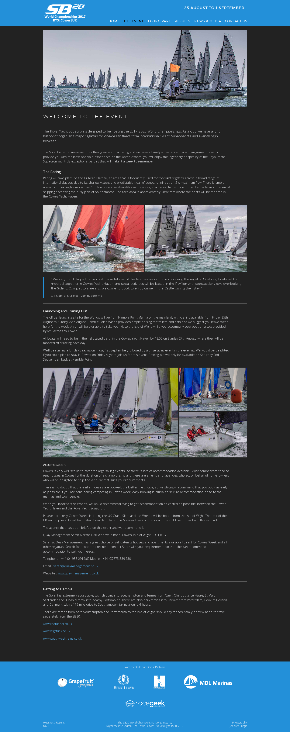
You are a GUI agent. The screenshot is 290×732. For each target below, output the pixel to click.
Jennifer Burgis (238, 726)
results (182, 21)
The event (134, 21)
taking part (159, 21)
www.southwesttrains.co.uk (62, 638)
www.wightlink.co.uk (56, 631)
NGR (46, 726)
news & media (207, 21)
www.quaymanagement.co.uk (78, 573)
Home (114, 21)
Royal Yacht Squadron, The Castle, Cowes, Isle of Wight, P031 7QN (144, 726)
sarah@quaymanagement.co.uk (75, 566)
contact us (236, 21)
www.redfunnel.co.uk (57, 624)
